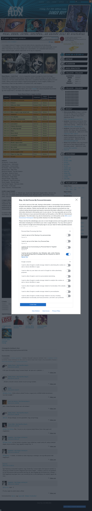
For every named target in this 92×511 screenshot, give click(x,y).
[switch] (68, 235)
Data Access (46, 311)
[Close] (77, 200)
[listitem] (46, 231)
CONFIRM (33, 304)
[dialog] (46, 255)
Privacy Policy (56, 311)
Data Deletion (36, 311)
